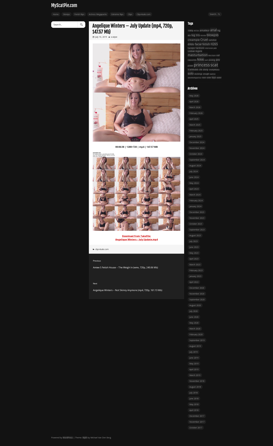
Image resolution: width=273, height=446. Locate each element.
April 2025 (193, 119)
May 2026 (193, 95)
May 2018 (193, 404)
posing (212, 59)
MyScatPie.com (64, 5)
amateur (205, 30)
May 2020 (193, 322)
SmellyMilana (214, 69)
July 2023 (193, 241)
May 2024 (193, 183)
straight (206, 74)
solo (191, 73)
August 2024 (195, 165)
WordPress (68, 437)
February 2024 (196, 200)
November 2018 (196, 381)
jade (215, 48)
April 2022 (193, 282)
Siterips (66, 14)
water (219, 77)
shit (200, 69)
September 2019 (197, 340)
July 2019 (193, 352)
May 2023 (193, 253)
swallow (212, 74)
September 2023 (197, 229)
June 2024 (193, 177)
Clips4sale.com (143, 14)
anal (213, 30)
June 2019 (193, 357)
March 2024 (194, 194)
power (190, 65)
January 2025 (195, 136)
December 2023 (196, 212)
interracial (209, 48)
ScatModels (193, 69)
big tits (195, 35)
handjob (191, 48)
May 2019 (193, 363)
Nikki (200, 59)
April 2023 (193, 258)
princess (202, 65)
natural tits (192, 60)
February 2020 (196, 334)
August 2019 (195, 346)
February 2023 (196, 270)
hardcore (200, 47)
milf (218, 55)
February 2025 (196, 130)
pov (218, 59)
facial (198, 44)
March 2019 (194, 375)
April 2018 (193, 410)
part (206, 60)
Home (56, 14)
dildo (191, 44)
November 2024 (196, 148)
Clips (130, 14)
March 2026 (194, 107)
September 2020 (197, 299)
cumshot (212, 40)
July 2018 (193, 392)
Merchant (212, 55)
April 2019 (193, 369)
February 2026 (196, 113)
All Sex (196, 31)
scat (214, 65)
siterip (205, 69)
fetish (206, 44)
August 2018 (195, 386)
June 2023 (193, 247)
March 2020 (194, 328)
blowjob (213, 35)
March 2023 (194, 264)
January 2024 (195, 206)
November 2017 (196, 421)
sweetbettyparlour (195, 78)
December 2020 (196, 287)
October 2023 (195, 223)
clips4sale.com (102, 249)
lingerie (199, 51)
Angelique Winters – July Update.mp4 (136, 239)
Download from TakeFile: (136, 236)
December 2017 (196, 416)
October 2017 (195, 427)
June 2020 (193, 317)
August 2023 (195, 235)
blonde (203, 35)
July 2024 (193, 171)
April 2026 (193, 101)
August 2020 (195, 305)
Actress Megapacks (98, 14)
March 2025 (194, 124)
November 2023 (196, 218)
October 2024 (195, 154)
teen (204, 77)
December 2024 (196, 142)
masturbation (198, 55)
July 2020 (193, 311)
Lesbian (191, 51)
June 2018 (193, 398)
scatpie (114, 37)
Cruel (204, 39)
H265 (214, 44)
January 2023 (195, 276)
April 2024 (193, 188)
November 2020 (196, 293)
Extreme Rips (117, 14)
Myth (84, 437)
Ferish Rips (79, 14)
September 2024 (197, 159)
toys (214, 77)
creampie (194, 40)
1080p (190, 30)
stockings (198, 74)
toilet (209, 77)
